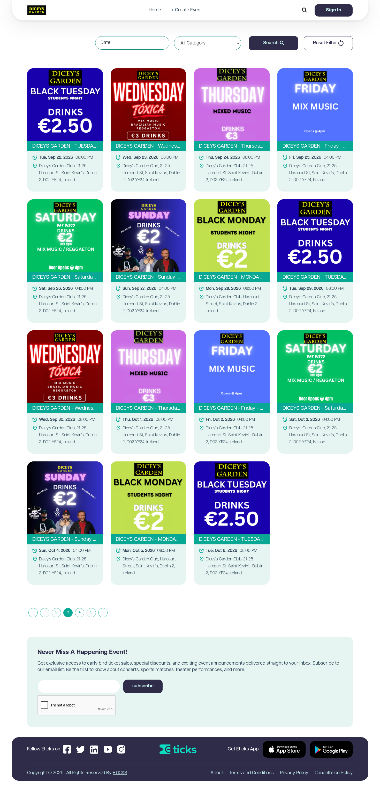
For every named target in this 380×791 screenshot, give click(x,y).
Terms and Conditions (251, 773)
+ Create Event (186, 10)
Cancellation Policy (334, 773)
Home (155, 10)
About (216, 773)
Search (271, 43)
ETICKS (120, 773)
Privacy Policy (294, 773)
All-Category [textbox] (193, 43)
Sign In (333, 10)
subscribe (143, 686)
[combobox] (207, 43)
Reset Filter (325, 43)
